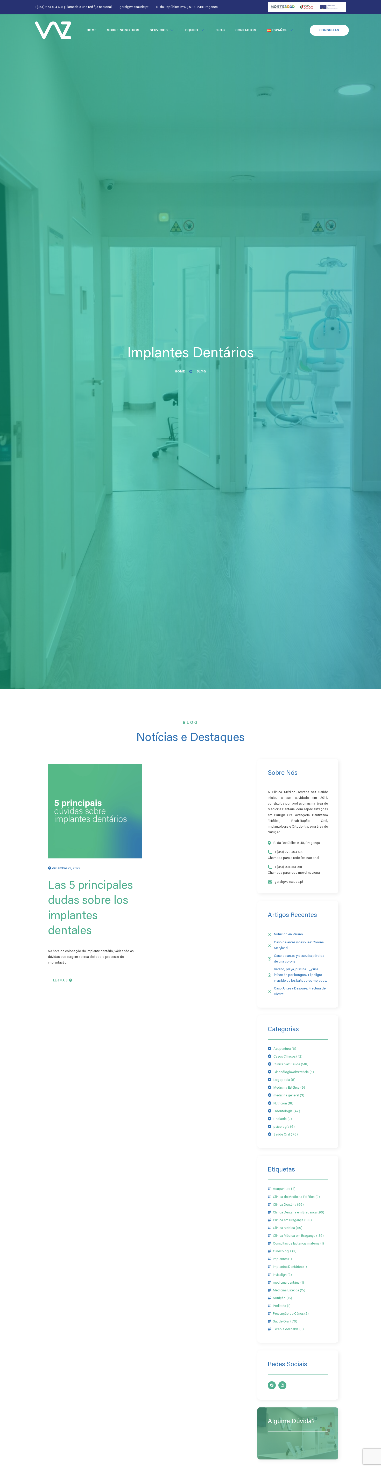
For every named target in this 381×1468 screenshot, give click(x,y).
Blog (220, 30)
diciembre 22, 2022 (66, 868)
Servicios (159, 30)
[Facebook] (272, 1385)
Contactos (245, 30)
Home (92, 30)
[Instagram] (282, 1385)
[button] (329, 30)
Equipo (191, 30)
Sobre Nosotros (123, 30)
